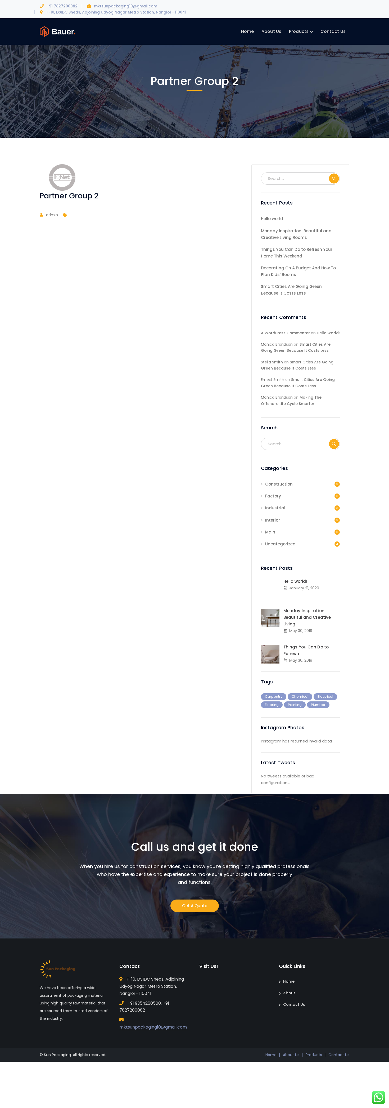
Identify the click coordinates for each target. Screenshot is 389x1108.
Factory (273, 496)
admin (52, 214)
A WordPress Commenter (285, 333)
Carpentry (273, 696)
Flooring (272, 704)
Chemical (300, 696)
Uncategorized (280, 544)
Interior (272, 520)
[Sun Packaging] (57, 31)
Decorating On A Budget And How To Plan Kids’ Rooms (298, 271)
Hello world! (272, 218)
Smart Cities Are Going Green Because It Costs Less (291, 290)
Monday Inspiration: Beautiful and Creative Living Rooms (296, 234)
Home (289, 981)
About (289, 993)
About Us (291, 1054)
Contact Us (294, 1004)
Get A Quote (194, 906)
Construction (279, 484)
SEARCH (334, 178)
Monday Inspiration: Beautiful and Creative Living (307, 617)
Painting (295, 704)
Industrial (275, 508)
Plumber (318, 704)
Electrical (325, 696)
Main (270, 532)
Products (314, 1054)
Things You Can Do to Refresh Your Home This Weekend (296, 253)
